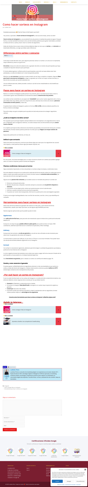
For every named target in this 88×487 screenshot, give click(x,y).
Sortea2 (6, 245)
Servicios (46, 2)
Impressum (78, 484)
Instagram (6, 386)
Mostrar (10, 55)
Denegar (69, 481)
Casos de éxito (37, 2)
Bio (5, 367)
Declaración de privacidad (70, 484)
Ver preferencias (80, 481)
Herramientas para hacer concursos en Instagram (15, 389)
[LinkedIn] (8, 376)
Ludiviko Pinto (14, 370)
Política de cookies (61, 484)
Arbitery (6, 230)
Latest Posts (12, 367)
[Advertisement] (32, 345)
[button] (85, 469)
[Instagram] (6, 379)
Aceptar (57, 481)
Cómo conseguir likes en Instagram (12, 387)
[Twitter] (5, 376)
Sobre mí (27, 2)
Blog (54, 2)
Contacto (73, 2)
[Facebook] (6, 376)
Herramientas (64, 2)
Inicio (20, 2)
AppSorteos (7, 215)
